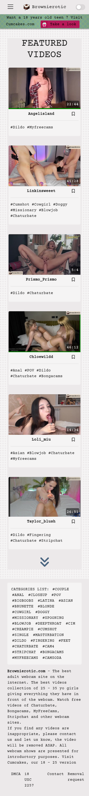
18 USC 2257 (29, 780)
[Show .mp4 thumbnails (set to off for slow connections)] (80, 7)
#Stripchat (51, 541)
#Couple (60, 589)
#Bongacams (51, 376)
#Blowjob (48, 210)
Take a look (62, 24)
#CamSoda (51, 658)
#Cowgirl (41, 204)
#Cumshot (19, 204)
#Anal (16, 370)
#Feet (64, 641)
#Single (20, 635)
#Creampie (22, 629)
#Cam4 (48, 646)
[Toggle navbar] (10, 6)
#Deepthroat (48, 623)
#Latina (46, 601)
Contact (55, 774)
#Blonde (46, 606)
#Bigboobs (22, 601)
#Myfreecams (40, 127)
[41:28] (44, 166)
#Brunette (22, 606)
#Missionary (23, 210)
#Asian (17, 453)
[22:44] (44, 88)
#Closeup (37, 595)
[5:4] (44, 254)
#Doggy (60, 204)
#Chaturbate (23, 216)
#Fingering (39, 535)
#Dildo (17, 127)
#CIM (70, 623)
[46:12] (44, 332)
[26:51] (44, 497)
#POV (29, 370)
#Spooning (53, 618)
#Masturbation (48, 635)
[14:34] (44, 414)
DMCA (16, 774)
